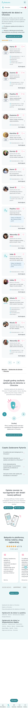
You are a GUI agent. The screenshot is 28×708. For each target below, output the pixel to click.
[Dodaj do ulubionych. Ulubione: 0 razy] (23, 115)
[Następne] (18, 362)
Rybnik (11, 628)
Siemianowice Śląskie (18, 614)
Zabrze (9, 626)
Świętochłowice (6, 616)
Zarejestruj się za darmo (14, 36)
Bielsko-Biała (19, 626)
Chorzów (15, 630)
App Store (9, 507)
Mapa (15, 700)
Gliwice (4, 626)
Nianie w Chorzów (7, 607)
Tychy (15, 628)
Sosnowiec (19, 624)
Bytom (10, 614)
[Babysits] (6, 2)
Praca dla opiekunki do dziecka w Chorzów (13, 609)
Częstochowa (11, 624)
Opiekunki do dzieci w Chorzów (10, 605)
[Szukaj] (3, 7)
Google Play (20, 507)
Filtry (23, 7)
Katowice (4, 614)
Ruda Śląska (5, 628)
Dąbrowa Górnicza (7, 630)
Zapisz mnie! (14, 593)
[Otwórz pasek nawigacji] (24, 2)
